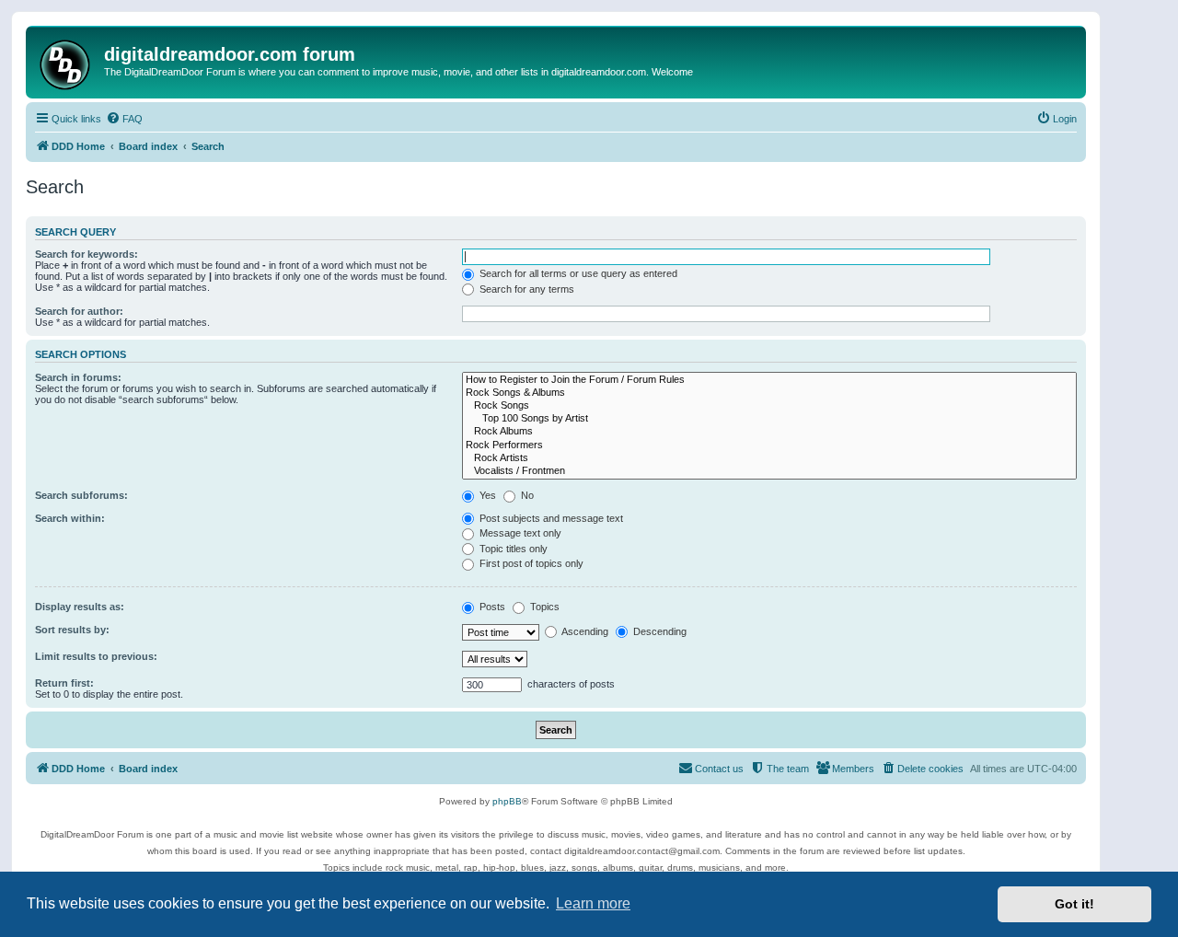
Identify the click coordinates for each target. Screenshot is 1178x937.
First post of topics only (530, 563)
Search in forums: (78, 377)
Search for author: (79, 311)
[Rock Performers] (769, 445)
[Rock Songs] (769, 405)
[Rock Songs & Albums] (769, 393)
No (526, 495)
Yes (486, 495)
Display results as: (79, 606)
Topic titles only (512, 548)
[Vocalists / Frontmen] (769, 471)
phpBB (507, 801)
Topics (543, 606)
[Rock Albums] (769, 431)
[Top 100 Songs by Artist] (769, 418)
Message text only (519, 532)
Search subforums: (81, 495)
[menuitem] (124, 119)
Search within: (70, 518)
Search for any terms (525, 289)
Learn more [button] (593, 903)
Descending (658, 631)
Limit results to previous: (96, 656)
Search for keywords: (86, 254)
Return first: (64, 682)
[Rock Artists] (769, 458)
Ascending (584, 631)
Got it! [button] (1074, 904)
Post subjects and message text (550, 518)
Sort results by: (72, 629)
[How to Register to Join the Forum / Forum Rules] (769, 380)
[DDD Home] (67, 62)
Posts (491, 606)
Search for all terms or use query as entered (577, 273)
